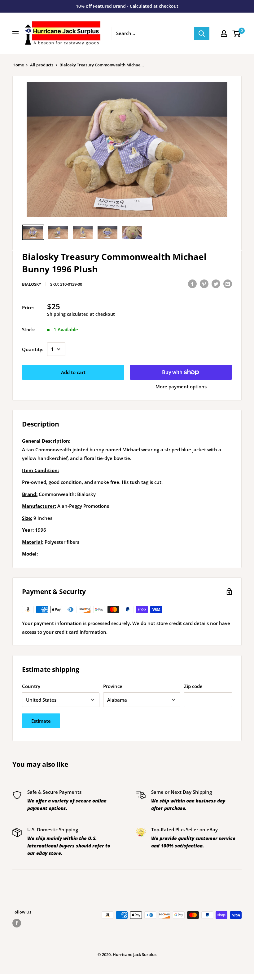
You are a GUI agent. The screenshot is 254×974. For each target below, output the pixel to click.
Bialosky (31, 284)
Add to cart (73, 372)
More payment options (181, 386)
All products (41, 65)
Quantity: (32, 349)
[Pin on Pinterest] (204, 283)
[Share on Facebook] (192, 283)
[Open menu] (15, 33)
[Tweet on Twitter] (216, 283)
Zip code (193, 686)
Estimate (41, 721)
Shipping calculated (68, 314)
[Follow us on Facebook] (16, 923)
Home (18, 65)
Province (112, 686)
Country (31, 686)
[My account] (224, 33)
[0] (236, 33)
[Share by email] (227, 283)
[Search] (201, 33)
